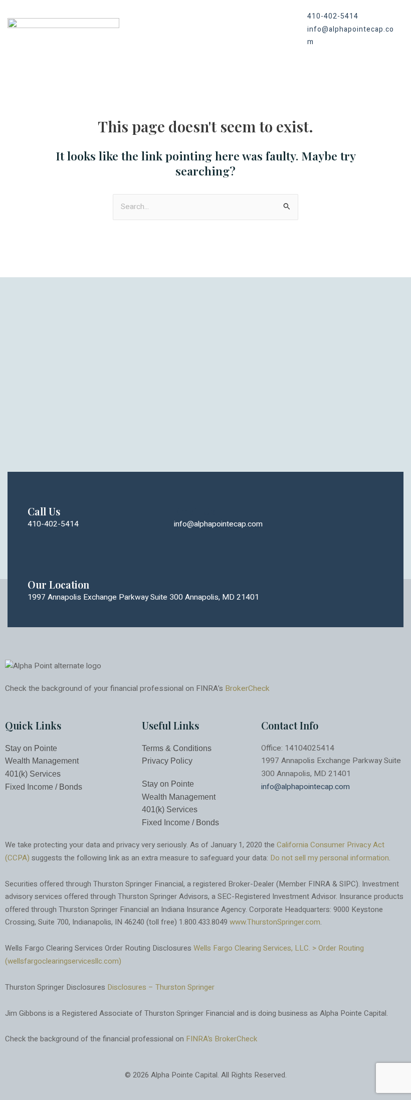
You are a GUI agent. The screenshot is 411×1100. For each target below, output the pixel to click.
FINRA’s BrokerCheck (221, 1038)
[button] (274, 29)
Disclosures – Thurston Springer (161, 987)
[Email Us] (183, 491)
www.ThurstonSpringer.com (275, 922)
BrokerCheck (247, 688)
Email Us (194, 511)
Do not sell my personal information (329, 857)
